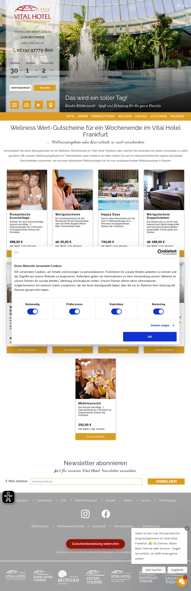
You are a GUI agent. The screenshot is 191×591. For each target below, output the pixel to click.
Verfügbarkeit (20, 88)
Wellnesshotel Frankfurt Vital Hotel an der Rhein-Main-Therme (16, 577)
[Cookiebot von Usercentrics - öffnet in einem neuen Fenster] (160, 252)
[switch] (74, 312)
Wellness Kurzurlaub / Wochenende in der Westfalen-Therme (147, 577)
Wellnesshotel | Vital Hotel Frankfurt (32, 15)
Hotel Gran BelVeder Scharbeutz (68, 577)
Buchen (45, 88)
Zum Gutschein (27, 349)
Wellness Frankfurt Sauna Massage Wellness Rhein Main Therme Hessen (42, 577)
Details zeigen (160, 325)
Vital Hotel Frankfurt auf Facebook (105, 513)
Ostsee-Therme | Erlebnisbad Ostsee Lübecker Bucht (94, 577)
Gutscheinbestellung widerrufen (95, 544)
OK (150, 336)
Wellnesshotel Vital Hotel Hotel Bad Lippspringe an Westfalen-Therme (121, 577)
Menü (14, 105)
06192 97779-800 (35, 50)
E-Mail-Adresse (16, 481)
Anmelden (166, 481)
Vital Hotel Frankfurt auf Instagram (85, 513)
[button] (159, 546)
